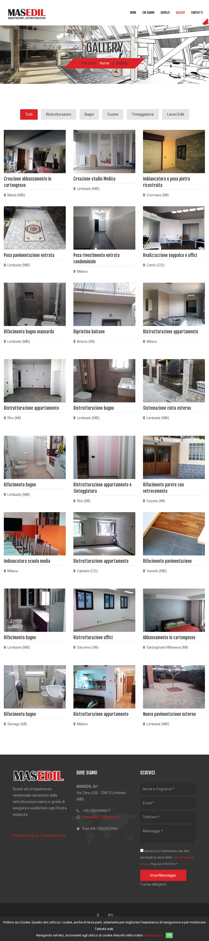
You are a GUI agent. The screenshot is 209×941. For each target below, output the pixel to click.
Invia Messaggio (163, 875)
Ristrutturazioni (58, 114)
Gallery (180, 13)
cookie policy (153, 935)
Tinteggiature (143, 114)
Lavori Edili (175, 114)
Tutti (29, 114)
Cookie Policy (53, 835)
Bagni (89, 114)
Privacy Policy (26, 835)
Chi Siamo (148, 13)
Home (133, 13)
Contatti (197, 13)
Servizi (165, 13)
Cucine (112, 114)
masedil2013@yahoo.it (101, 817)
